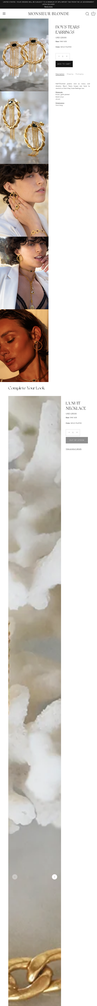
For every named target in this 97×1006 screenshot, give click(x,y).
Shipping (70, 74)
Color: (58, 47)
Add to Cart (64, 64)
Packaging (79, 74)
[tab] (61, 74)
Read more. (48, 6)
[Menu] (4, 13)
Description (60, 74)
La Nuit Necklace (76, 406)
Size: (57, 41)
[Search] (87, 14)
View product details (74, 449)
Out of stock (76, 440)
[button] (14, 876)
